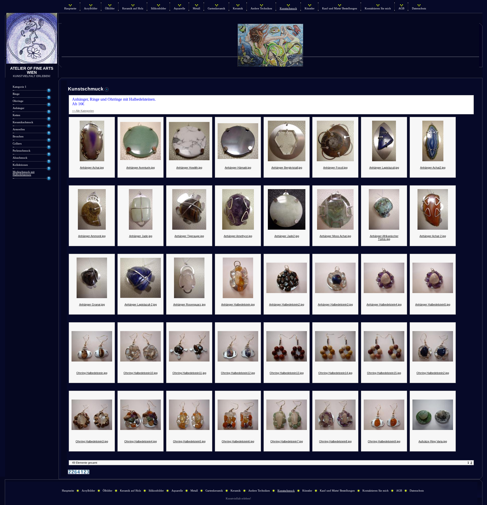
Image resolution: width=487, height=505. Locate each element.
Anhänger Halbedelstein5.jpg (432, 304)
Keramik (238, 8)
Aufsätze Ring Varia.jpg (433, 441)
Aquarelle (179, 8)
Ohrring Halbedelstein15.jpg (384, 372)
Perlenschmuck (21, 150)
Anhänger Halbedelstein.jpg (238, 304)
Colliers (17, 143)
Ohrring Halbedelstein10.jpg (141, 372)
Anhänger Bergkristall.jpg (286, 167)
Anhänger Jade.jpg (140, 236)
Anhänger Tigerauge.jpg (189, 236)
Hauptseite (70, 8)
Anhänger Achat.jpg (92, 167)
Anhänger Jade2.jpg (286, 236)
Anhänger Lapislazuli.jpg (384, 167)
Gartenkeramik (216, 8)
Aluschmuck (20, 157)
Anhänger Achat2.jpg (432, 167)
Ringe (16, 94)
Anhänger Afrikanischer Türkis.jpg (384, 238)
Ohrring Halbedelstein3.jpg (92, 441)
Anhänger (18, 108)
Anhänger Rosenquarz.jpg (189, 304)
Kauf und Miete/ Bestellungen (339, 8)
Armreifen (19, 129)
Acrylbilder (90, 8)
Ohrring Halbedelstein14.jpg (335, 372)
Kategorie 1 (19, 86)
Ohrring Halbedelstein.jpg (91, 372)
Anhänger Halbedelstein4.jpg (384, 304)
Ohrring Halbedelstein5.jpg (189, 441)
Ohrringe (18, 101)
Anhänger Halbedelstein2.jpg (286, 304)
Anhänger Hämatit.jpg (238, 167)
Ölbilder (110, 8)
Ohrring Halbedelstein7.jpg (286, 441)
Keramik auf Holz (132, 8)
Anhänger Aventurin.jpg (140, 167)
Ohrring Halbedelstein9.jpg (384, 441)
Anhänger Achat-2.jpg (433, 236)
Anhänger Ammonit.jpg (92, 236)
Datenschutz (419, 8)
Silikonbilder (158, 8)
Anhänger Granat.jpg (92, 304)
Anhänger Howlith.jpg (189, 167)
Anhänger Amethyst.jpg (238, 236)
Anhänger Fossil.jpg (335, 167)
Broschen (18, 136)
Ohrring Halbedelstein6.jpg (238, 441)
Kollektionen (20, 165)
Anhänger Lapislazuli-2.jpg (141, 304)
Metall (196, 8)
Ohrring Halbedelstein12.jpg (238, 372)
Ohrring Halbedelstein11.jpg (189, 372)
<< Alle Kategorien (83, 110)
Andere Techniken (261, 8)
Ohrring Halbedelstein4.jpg (140, 441)
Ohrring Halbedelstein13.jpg (287, 372)
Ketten (16, 115)
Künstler (310, 8)
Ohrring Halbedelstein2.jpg (432, 372)
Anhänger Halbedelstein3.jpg (335, 304)
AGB (401, 8)
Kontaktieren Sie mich (378, 8)
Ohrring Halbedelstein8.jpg (335, 441)
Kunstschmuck (288, 8)
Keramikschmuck (23, 122)
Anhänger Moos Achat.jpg (335, 236)
